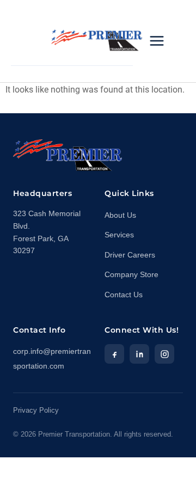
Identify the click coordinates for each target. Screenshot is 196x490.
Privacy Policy (36, 410)
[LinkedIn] (139, 354)
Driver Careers (130, 255)
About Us (120, 215)
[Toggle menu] (156, 40)
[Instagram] (164, 354)
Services (119, 235)
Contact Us (124, 295)
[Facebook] (114, 354)
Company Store (131, 275)
